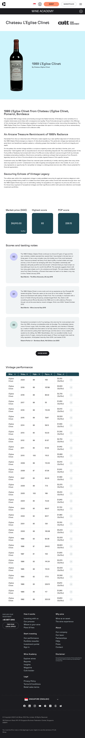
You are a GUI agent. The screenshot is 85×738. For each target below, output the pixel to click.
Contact (59, 647)
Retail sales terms (31, 687)
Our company (61, 632)
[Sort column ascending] (15, 374)
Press (58, 644)
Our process (29, 622)
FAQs (58, 641)
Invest (51, 4)
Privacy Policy (30, 681)
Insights (27, 665)
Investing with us (31, 619)
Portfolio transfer (31, 641)
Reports (27, 662)
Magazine (28, 668)
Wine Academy (30, 654)
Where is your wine (32, 625)
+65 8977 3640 (8, 620)
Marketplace (69, 4)
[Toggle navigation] (81, 4)
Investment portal (31, 644)
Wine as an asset (63, 619)
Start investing (30, 634)
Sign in (27, 647)
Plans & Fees (29, 628)
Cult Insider (29, 671)
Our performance (31, 638)
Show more (42, 353)
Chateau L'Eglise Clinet (27, 23)
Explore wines (30, 659)
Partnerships (61, 638)
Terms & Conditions (32, 684)
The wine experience (64, 622)
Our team (60, 635)
